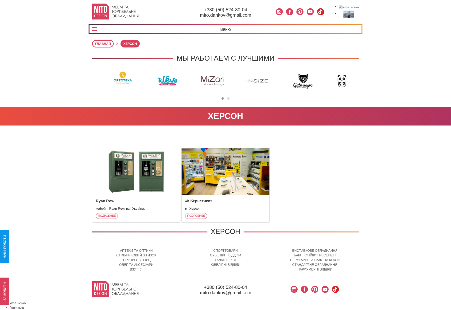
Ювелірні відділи (225, 265)
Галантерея (225, 260)
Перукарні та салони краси (315, 260)
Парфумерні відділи (314, 269)
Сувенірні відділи (225, 255)
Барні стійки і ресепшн (315, 255)
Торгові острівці (136, 260)
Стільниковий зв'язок (136, 255)
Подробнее (107, 215)
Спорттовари (225, 250)
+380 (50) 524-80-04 (225, 9)
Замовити (5, 291)
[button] (223, 98)
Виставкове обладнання (315, 250)
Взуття (136, 269)
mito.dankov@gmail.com (225, 15)
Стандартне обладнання (314, 265)
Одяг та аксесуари (136, 265)
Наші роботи (5, 246)
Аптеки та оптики (136, 250)
